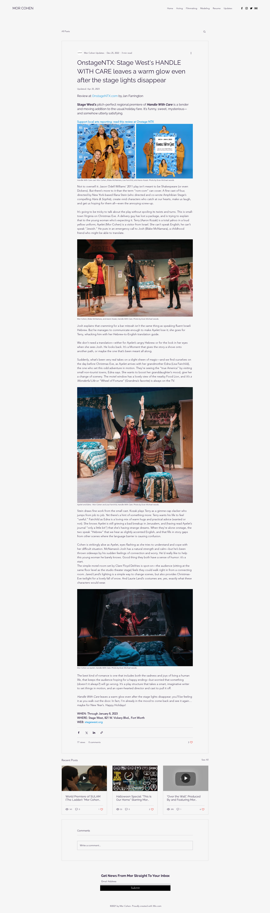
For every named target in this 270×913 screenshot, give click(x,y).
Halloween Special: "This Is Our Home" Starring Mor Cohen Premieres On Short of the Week (134, 798)
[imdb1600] (256, 8)
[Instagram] (246, 8)
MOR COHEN (22, 8)
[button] (204, 31)
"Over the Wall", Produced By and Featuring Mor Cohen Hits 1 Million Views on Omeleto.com (184, 798)
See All (205, 759)
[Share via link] (101, 732)
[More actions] (191, 53)
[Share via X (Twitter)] (86, 732)
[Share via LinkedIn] (93, 732)
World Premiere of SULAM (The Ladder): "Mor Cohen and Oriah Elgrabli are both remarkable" (83, 798)
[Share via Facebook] (78, 732)
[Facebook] (241, 8)
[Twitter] (251, 8)
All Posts (66, 31)
